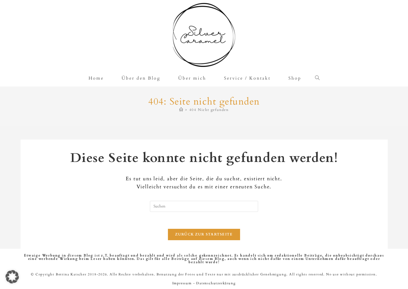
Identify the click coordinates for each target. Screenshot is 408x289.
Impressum (182, 283)
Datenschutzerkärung (216, 283)
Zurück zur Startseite (204, 234)
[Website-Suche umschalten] (319, 78)
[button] (12, 277)
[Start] (181, 109)
